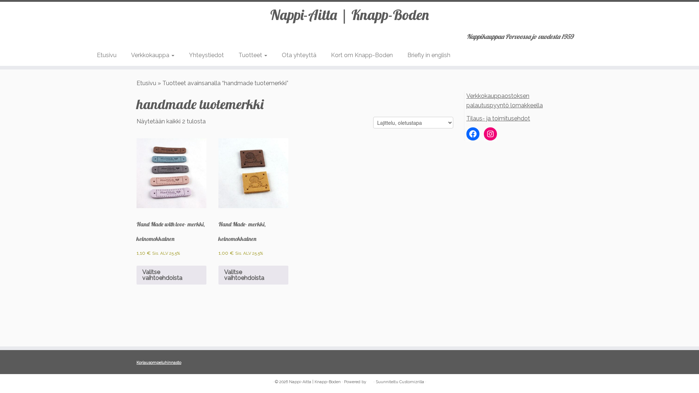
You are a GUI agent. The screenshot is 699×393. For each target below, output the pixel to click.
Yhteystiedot (206, 55)
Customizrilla (411, 382)
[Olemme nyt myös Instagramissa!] (151, 382)
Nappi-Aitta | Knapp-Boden (349, 14)
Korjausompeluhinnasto (159, 362)
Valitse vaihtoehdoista (162, 275)
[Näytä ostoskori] (598, 34)
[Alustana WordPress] (369, 380)
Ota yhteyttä (299, 55)
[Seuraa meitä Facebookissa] (141, 382)
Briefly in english (428, 55)
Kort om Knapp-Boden (362, 55)
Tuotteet (251, 55)
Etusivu (106, 55)
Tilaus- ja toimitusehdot (498, 118)
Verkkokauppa (151, 55)
